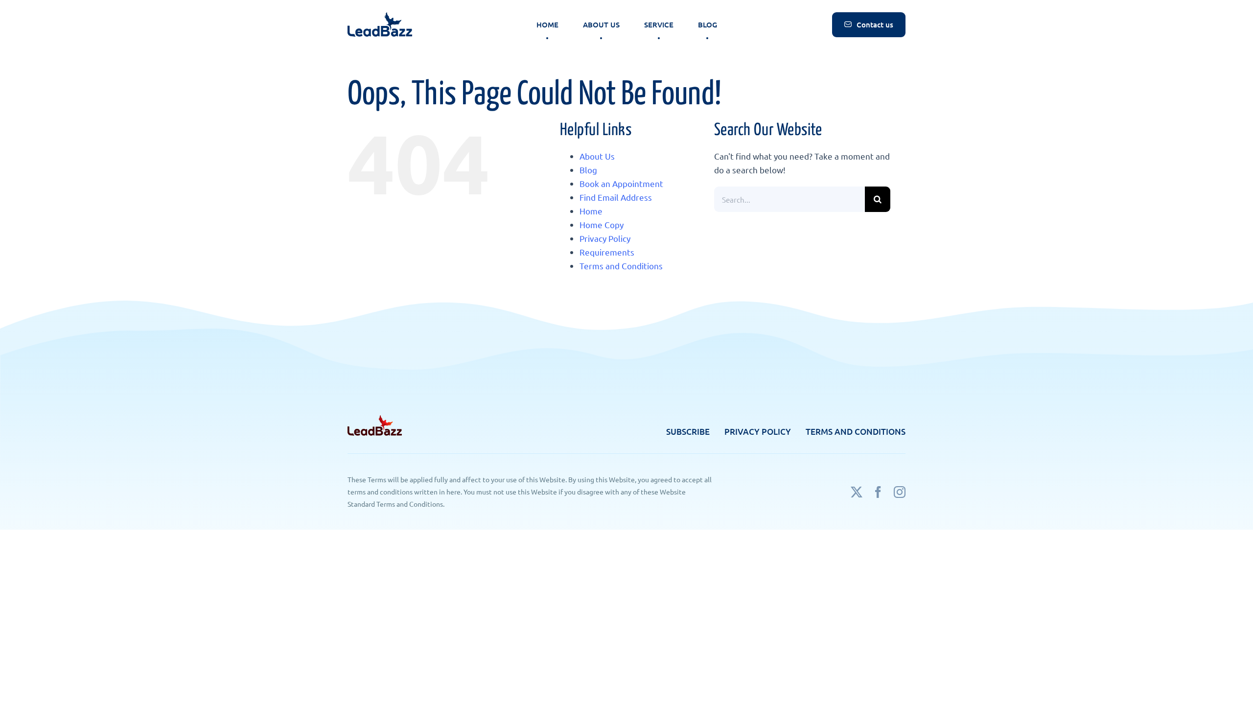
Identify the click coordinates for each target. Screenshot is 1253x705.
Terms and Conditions (621, 265)
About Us (597, 156)
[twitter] (856, 492)
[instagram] (899, 492)
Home (591, 211)
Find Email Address (616, 197)
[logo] (380, 16)
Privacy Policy (605, 238)
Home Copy (602, 224)
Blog (588, 169)
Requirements (607, 252)
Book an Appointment (621, 183)
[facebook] (878, 492)
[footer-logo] (375, 419)
